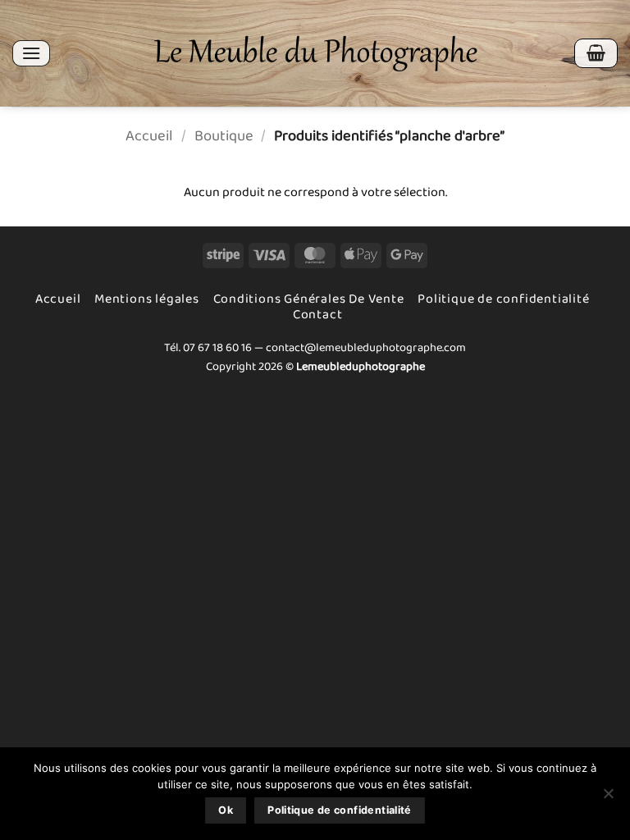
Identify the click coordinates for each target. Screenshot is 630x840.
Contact (318, 314)
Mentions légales (146, 299)
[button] (31, 53)
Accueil (149, 136)
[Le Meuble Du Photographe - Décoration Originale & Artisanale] (315, 53)
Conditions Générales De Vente (308, 299)
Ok (225, 810)
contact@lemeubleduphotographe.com (366, 348)
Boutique (223, 136)
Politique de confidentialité (503, 299)
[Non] (608, 798)
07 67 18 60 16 (217, 348)
